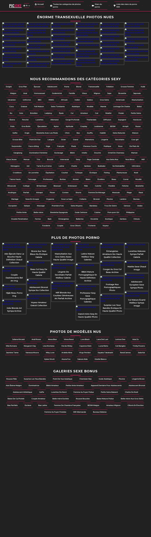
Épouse (37, 87)
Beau (114, 179)
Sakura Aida (82, 359)
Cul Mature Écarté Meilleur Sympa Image (136, 303)
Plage (129, 193)
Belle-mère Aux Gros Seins (132, 399)
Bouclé (50, 159)
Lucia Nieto (103, 346)
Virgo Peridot (85, 353)
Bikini (72, 153)
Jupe (109, 93)
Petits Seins (136, 113)
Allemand (54, 120)
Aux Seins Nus (112, 159)
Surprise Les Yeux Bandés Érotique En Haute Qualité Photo (112, 308)
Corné (125, 179)
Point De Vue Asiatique (62, 379)
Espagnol (122, 120)
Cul (72, 113)
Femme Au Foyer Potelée (55, 412)
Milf (143, 159)
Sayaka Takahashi (105, 353)
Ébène (12, 120)
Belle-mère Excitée (60, 399)
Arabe (139, 206)
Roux (120, 146)
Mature (135, 133)
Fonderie (46, 226)
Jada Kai (141, 353)
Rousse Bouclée (83, 399)
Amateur (84, 113)
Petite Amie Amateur (75, 385)
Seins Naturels (119, 133)
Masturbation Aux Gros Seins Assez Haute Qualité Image (63, 257)
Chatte (74, 166)
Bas (78, 133)
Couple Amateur (38, 399)
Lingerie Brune (138, 379)
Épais (61, 113)
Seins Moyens (76, 206)
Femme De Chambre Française (67, 405)
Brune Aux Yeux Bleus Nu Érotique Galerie (38, 254)
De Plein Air (134, 146)
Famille (72, 93)
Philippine (130, 212)
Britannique (42, 186)
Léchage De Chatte (121, 107)
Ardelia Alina (67, 353)
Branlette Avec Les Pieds (47, 133)
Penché (25, 120)
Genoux (127, 206)
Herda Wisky (66, 346)
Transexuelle (93, 87)
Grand (75, 140)
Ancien (76, 179)
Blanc (88, 179)
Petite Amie (22, 212)
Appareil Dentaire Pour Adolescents (106, 385)
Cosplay (83, 126)
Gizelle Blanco (101, 359)
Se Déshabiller (118, 166)
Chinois (137, 219)
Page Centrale (93, 159)
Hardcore (137, 120)
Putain (121, 113)
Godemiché (57, 93)
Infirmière (136, 166)
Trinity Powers (139, 346)
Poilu (12, 126)
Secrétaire (119, 140)
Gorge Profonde (72, 120)
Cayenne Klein (85, 346)
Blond (78, 87)
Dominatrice (34, 385)
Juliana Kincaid (18, 339)
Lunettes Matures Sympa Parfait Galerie (136, 254)
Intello (84, 153)
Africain (64, 100)
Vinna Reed (69, 339)
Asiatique (76, 107)
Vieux (84, 93)
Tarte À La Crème (44, 166)
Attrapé (39, 193)
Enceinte (94, 219)
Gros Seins (104, 100)
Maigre (13, 93)
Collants (83, 199)
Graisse (24, 107)
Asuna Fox (66, 359)
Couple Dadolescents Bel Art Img (14, 278)
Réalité (108, 113)
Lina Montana (48, 346)
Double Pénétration (19, 219)
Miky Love (50, 353)
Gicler (63, 140)
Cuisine (97, 212)
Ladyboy (48, 113)
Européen (13, 206)
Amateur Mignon (113, 405)
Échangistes (64, 219)
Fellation (110, 87)
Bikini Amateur (52, 385)
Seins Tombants (58, 107)
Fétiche (125, 186)
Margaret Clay (30, 346)
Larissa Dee (120, 339)
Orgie (27, 133)
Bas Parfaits (12, 405)
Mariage (14, 199)
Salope (27, 206)
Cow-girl (135, 140)
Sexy (78, 159)
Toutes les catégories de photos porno (67, 5)
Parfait (26, 193)
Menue (26, 159)
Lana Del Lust (102, 339)
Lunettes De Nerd (58, 392)
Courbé (64, 173)
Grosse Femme (127, 87)
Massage (41, 206)
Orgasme (50, 199)
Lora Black (85, 339)
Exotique (109, 219)
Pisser (52, 193)
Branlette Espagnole (59, 212)
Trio (38, 159)
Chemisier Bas (85, 379)
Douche (97, 153)
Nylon (56, 126)
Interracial (64, 159)
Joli (28, 166)
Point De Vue (34, 140)
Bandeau (93, 206)
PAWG (51, 100)
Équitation (50, 173)
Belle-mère (38, 212)
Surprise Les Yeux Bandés (35, 379)
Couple (60, 226)
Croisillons (17, 173)
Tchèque (78, 173)
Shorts (78, 193)
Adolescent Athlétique (22, 392)
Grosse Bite (17, 140)
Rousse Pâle (11, 379)
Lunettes (39, 120)
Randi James (125, 353)
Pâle (86, 186)
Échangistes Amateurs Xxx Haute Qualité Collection (112, 254)
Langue (51, 140)
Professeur (48, 179)
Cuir (96, 113)
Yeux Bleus (129, 159)
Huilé (143, 87)
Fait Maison (39, 107)
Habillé (103, 133)
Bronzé (96, 199)
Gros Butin (26, 126)
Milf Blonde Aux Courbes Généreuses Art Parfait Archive (63, 296)
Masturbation (137, 100)
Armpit (125, 126)
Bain (49, 219)
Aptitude (69, 126)
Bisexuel (57, 186)
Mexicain (116, 193)
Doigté (9, 87)
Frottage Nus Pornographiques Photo (112, 287)
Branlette (140, 186)
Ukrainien (12, 100)
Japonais (137, 93)
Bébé (139, 107)
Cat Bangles (120, 346)
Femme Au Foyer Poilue (84, 392)
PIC (15, 5)
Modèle (90, 107)
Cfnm (67, 133)
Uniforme (27, 100)
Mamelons (89, 140)
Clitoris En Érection (136, 405)
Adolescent (52, 87)
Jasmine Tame (12, 353)
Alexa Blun (52, 339)
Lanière (123, 199)
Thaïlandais (91, 120)
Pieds (73, 146)
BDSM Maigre (93, 405)
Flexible (111, 186)
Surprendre (16, 146)
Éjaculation (42, 126)
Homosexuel (39, 93)
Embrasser (72, 186)
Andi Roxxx (36, 339)
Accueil (40, 4)
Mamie (103, 107)
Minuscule (11, 186)
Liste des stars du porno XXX (126, 5)
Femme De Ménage (96, 193)
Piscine (110, 199)
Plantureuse (122, 173)
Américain (120, 100)
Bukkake (101, 166)
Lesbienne (98, 126)
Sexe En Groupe (32, 199)
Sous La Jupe (66, 199)
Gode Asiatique (105, 379)
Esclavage (58, 153)
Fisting (107, 173)
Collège (26, 186)
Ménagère (15, 166)
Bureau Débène (100, 412)
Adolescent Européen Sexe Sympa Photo (136, 285)
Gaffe (41, 392)
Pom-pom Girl (113, 212)
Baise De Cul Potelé (16, 399)
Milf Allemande (79, 412)
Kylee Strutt (49, 359)
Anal (25, 93)
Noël (136, 173)
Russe (138, 126)
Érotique (93, 173)
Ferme (38, 219)
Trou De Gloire (110, 206)
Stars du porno (98, 5)
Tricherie (92, 226)
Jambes (87, 166)
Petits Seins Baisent (109, 392)
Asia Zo (135, 339)
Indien (77, 100)
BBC (40, 100)
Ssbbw (90, 100)
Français (60, 146)
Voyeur (106, 226)
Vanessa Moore (32, 353)
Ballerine (80, 219)
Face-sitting (34, 146)
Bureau (136, 199)
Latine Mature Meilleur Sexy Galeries (88, 257)
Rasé (141, 193)
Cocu (11, 107)
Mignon (97, 93)
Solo (21, 113)
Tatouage (32, 179)
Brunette (122, 93)
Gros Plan (23, 87)
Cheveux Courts (90, 146)
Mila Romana (11, 346)
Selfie (15, 133)
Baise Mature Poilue (105, 399)
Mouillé (138, 179)
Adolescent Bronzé (137, 385)
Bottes (63, 179)
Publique (107, 146)
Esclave (28, 405)
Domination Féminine (38, 153)
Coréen (65, 193)
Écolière (101, 179)
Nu (11, 113)
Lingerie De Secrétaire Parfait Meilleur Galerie (63, 275)
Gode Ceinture (81, 212)
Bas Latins (42, 405)
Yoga (48, 146)
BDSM (112, 126)
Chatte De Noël (131, 392)
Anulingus (12, 193)
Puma (66, 87)
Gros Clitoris (75, 226)
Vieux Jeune (11, 159)
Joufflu (90, 133)
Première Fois (58, 206)
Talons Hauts (15, 179)
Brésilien (34, 113)
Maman (134, 153)
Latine (61, 166)
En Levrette (34, 173)
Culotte (98, 186)
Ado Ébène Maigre (14, 385)
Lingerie (104, 140)
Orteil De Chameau (116, 153)
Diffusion (107, 120)
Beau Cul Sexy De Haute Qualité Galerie (38, 272)
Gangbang (17, 153)
